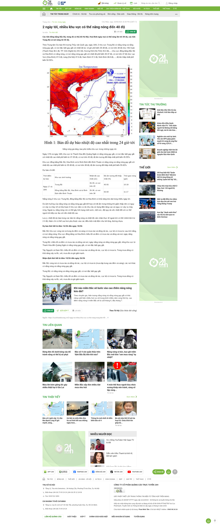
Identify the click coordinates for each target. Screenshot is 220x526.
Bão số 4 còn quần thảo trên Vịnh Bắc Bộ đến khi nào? (87, 353)
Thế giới (156, 9)
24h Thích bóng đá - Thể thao (118, 9)
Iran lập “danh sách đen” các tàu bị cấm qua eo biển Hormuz (167, 214)
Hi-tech (147, 9)
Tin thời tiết (53, 32)
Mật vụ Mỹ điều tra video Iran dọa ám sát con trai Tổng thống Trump (167, 201)
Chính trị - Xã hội (79, 14)
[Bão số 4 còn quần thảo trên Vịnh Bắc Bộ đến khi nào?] (89, 339)
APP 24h (51, 472)
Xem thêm (131, 397)
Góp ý (82, 517)
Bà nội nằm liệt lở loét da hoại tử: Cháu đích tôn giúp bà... (125, 420)
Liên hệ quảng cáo (53, 517)
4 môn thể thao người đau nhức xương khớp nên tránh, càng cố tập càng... (121, 387)
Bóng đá (78, 9)
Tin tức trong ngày (59, 14)
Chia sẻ (132, 32)
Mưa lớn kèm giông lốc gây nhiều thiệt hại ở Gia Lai (55, 386)
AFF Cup (68, 9)
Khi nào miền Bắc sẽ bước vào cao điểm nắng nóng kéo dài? (103, 290)
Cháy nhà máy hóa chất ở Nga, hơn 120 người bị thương (167, 188)
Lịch (135, 3)
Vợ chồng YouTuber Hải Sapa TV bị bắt (120, 441)
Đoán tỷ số (122, 3)
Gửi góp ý (64, 311)
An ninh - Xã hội (85, 479)
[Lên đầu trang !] (214, 520)
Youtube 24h (137, 472)
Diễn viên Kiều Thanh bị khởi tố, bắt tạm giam (119, 454)
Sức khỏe (136, 9)
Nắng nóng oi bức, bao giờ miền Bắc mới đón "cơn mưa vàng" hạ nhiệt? (121, 354)
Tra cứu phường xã (97, 14)
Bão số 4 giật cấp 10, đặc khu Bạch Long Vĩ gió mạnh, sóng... (53, 420)
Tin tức (59, 9)
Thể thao (166, 9)
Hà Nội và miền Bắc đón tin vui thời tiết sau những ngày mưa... (77, 420)
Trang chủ (46, 22)
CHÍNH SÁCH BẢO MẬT (98, 517)
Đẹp (120, 479)
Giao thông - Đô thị (134, 14)
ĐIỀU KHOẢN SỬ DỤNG (121, 517)
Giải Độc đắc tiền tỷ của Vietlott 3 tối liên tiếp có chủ (166, 112)
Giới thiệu (71, 517)
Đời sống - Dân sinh (116, 14)
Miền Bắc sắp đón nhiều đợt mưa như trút (87, 386)
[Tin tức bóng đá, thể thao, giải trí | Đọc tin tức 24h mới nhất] (47, 3)
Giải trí (100, 9)
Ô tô (175, 9)
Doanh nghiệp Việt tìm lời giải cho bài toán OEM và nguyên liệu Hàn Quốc (167, 152)
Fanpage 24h (82, 472)
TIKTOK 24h (118, 472)
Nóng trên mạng (151, 14)
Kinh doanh (89, 9)
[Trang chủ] (46, 14)
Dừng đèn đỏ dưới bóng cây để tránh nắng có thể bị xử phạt (57, 353)
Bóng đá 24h (101, 472)
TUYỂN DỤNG (139, 517)
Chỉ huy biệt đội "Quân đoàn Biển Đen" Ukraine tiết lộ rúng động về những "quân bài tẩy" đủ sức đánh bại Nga (166, 176)
